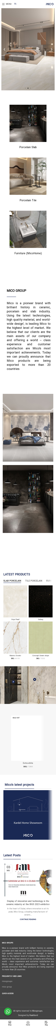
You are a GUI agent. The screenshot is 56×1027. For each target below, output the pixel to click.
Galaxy (40, 619)
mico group (7, 987)
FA (15, 4)
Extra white (28, 763)
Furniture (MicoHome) (28, 253)
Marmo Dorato (15, 655)
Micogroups (37, 1011)
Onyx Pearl (15, 619)
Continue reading (28, 919)
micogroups (7, 981)
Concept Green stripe (40, 655)
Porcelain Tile (28, 201)
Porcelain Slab (28, 147)
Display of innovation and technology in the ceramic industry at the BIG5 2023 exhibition (28, 903)
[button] (25, 88)
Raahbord (33, 1015)
